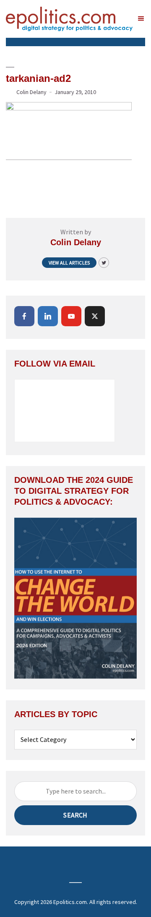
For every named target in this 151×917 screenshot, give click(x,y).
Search (75, 815)
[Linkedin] (48, 316)
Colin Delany (31, 92)
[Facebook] (24, 316)
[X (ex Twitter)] (95, 316)
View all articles (69, 262)
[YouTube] (71, 316)
